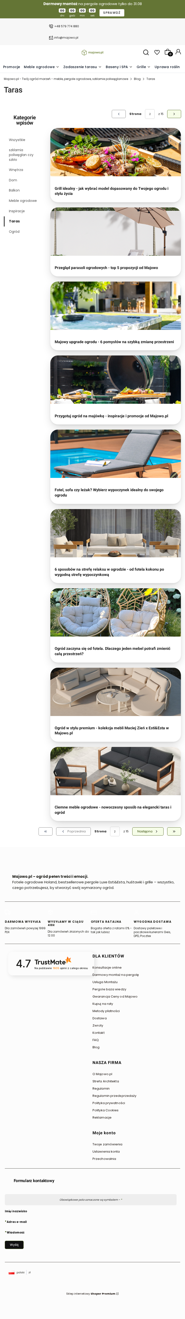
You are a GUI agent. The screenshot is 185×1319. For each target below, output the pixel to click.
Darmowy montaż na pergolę (115, 974)
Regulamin (101, 1088)
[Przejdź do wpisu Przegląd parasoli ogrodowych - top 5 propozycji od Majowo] (115, 231)
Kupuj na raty (102, 1003)
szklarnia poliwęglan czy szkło (21, 155)
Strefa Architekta (105, 1081)
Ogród (14, 231)
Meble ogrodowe (23, 200)
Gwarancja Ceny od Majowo (115, 996)
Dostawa (99, 1018)
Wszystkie (17, 139)
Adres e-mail (17, 1222)
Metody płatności (106, 1011)
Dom (13, 180)
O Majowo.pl (102, 1074)
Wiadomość (16, 1232)
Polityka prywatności (108, 1103)
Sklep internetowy (90, 1294)
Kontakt (98, 1032)
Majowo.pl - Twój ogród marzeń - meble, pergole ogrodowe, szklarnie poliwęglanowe (66, 79)
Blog (137, 79)
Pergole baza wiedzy (109, 989)
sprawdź (111, 12)
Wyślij (14, 1244)
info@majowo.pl (66, 37)
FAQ (95, 1040)
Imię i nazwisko (16, 1211)
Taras (14, 221)
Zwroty (97, 1025)
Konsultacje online (107, 967)
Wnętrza (16, 169)
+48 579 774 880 (66, 26)
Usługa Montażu (105, 982)
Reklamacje (102, 1117)
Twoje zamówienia (107, 1144)
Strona (135, 114)
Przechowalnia (104, 1158)
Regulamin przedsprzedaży (114, 1095)
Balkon (14, 190)
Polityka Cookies (105, 1110)
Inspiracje (17, 211)
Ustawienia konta (106, 1151)
